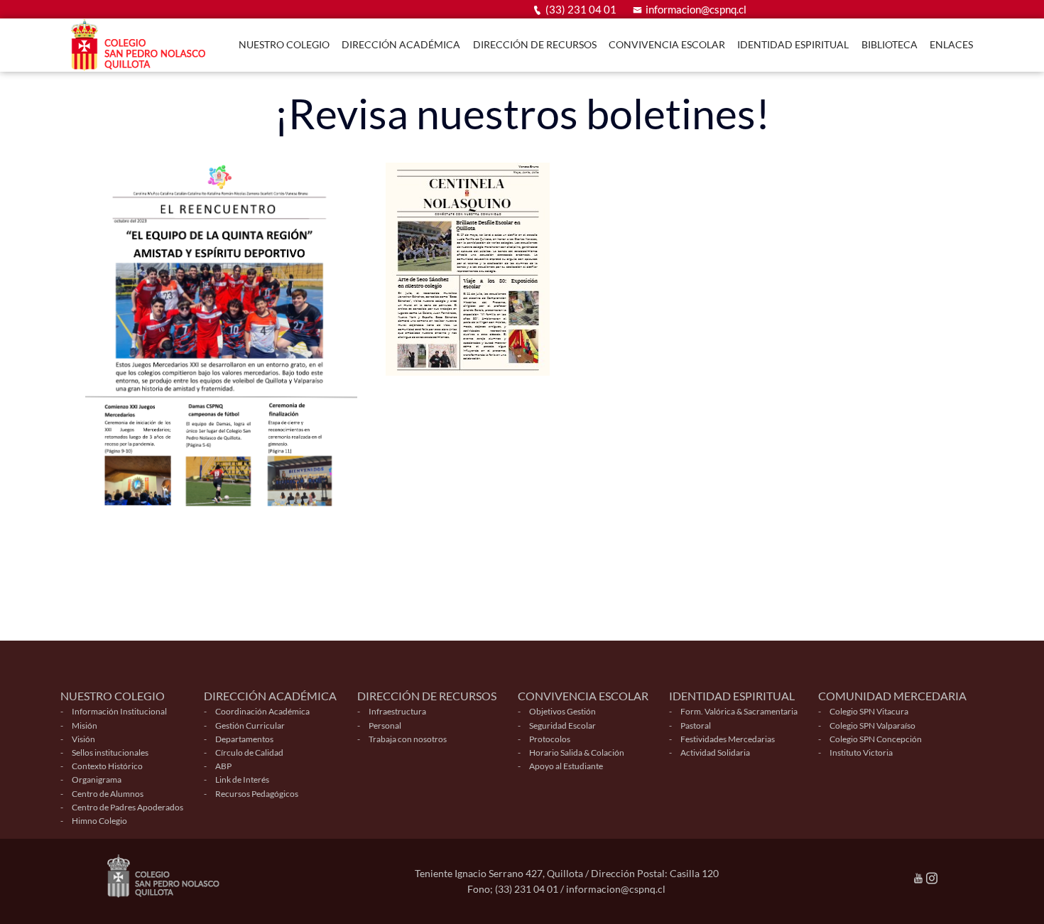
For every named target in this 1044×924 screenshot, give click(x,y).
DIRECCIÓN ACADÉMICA (401, 44)
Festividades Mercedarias (727, 739)
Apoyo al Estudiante (566, 766)
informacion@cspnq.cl (696, 9)
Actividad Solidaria (715, 752)
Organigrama (96, 779)
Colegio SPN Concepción (876, 739)
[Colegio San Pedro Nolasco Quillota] (142, 45)
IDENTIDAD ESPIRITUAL (793, 44)
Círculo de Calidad (249, 752)
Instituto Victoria (861, 752)
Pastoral (695, 725)
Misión (84, 725)
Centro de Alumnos (107, 793)
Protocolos (549, 739)
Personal (385, 725)
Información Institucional (119, 711)
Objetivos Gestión (562, 711)
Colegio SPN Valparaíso (872, 725)
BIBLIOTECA (889, 44)
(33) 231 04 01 (580, 9)
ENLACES (951, 44)
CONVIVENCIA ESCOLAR (667, 44)
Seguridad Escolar (562, 725)
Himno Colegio (99, 820)
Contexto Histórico (107, 766)
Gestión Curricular (250, 725)
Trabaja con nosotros (408, 739)
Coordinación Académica (262, 711)
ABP (223, 766)
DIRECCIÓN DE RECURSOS (535, 44)
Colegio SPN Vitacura (869, 711)
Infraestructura (397, 711)
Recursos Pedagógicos (256, 793)
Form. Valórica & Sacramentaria (739, 711)
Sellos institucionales (110, 752)
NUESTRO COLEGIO (284, 44)
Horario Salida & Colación (576, 752)
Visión (83, 739)
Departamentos (244, 739)
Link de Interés (242, 779)
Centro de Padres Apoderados (127, 807)
